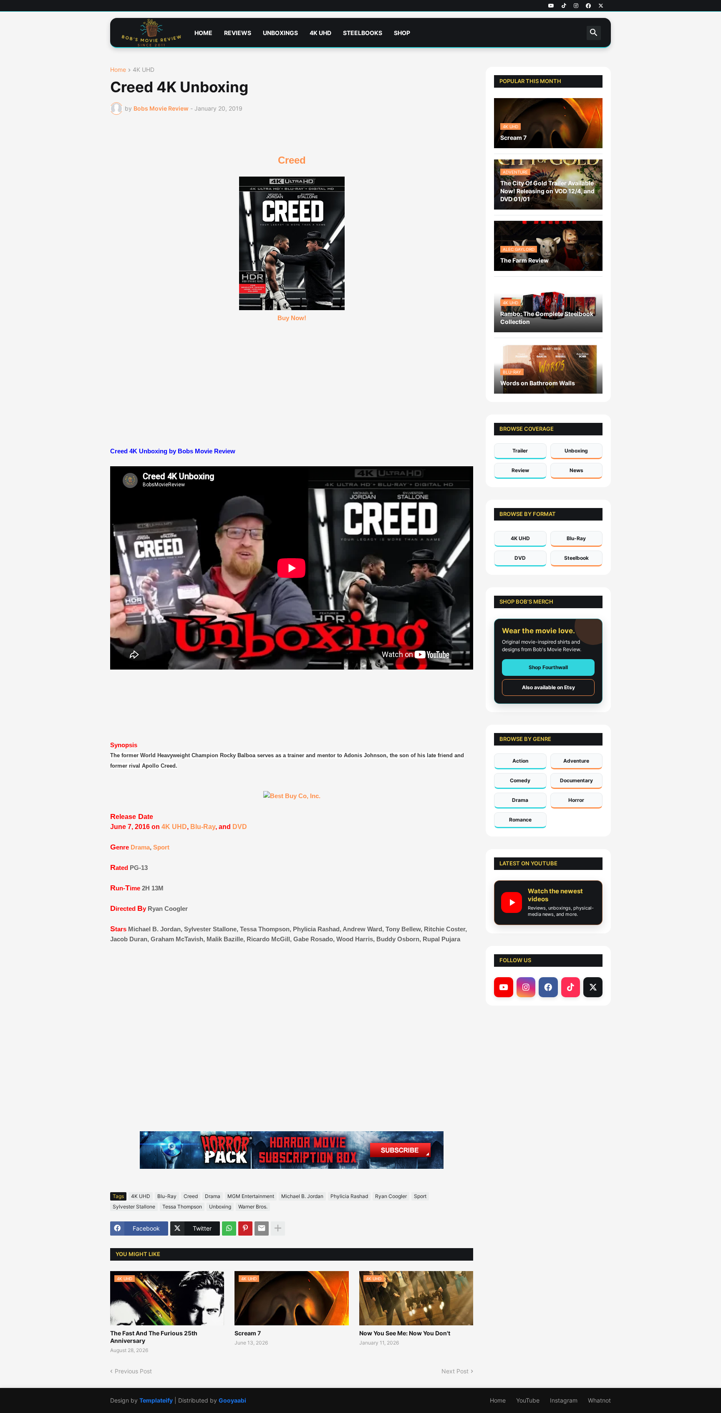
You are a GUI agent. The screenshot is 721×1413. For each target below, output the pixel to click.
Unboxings (280, 32)
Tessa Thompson (182, 1206)
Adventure (576, 761)
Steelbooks (362, 32)
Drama (140, 847)
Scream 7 (247, 1333)
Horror (576, 800)
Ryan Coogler (391, 1196)
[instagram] (576, 6)
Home (203, 32)
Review (520, 470)
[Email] (262, 1228)
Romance (520, 819)
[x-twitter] (600, 6)
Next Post (455, 1371)
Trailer (520, 450)
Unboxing (220, 1206)
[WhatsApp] (229, 1228)
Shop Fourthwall (548, 667)
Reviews (237, 32)
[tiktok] (564, 6)
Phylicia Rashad (349, 1196)
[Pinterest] (245, 1228)
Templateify (156, 1400)
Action (520, 761)
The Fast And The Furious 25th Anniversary (153, 1337)
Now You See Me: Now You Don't (404, 1333)
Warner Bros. (252, 1206)
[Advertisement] (291, 1032)
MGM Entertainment (250, 1196)
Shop (402, 32)
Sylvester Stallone (134, 1206)
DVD (239, 826)
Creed (292, 160)
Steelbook (576, 558)
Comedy (520, 780)
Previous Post (133, 1371)
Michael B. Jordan (302, 1196)
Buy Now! (291, 317)
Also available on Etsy (548, 687)
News (576, 470)
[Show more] (278, 1228)
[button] (594, 33)
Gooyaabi (232, 1400)
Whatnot (599, 1400)
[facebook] (588, 6)
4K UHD (320, 32)
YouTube (527, 1400)
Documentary (576, 780)
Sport (161, 847)
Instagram (563, 1400)
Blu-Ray (202, 826)
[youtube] (551, 6)
